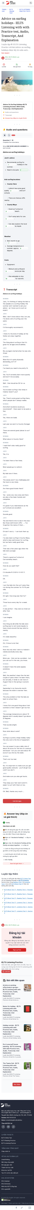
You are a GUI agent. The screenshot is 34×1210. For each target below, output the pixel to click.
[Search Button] (31, 3)
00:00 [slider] (13, 135)
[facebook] (16, 1207)
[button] (17, 112)
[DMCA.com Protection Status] (6, 1199)
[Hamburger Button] (3, 3)
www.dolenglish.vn (25, 1112)
